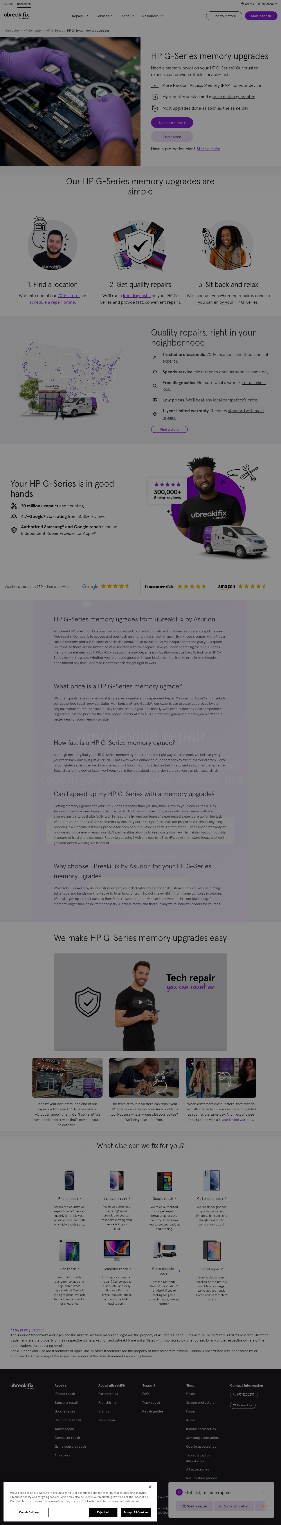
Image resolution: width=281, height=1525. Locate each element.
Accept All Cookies (136, 1512)
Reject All (103, 1512)
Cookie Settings (29, 1512)
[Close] (150, 1487)
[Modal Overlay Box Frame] (140, 762)
